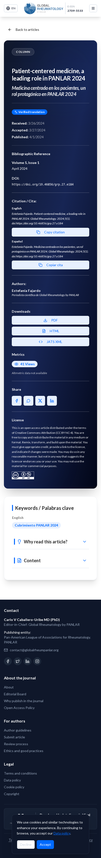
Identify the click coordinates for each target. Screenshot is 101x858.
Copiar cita (54, 265)
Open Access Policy (19, 708)
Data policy (61, 833)
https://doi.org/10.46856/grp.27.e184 (43, 184)
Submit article (14, 737)
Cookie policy (14, 787)
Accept (45, 844)
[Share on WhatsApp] (28, 401)
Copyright (11, 794)
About (9, 687)
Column (23, 52)
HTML (54, 331)
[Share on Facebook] (17, 401)
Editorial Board (15, 694)
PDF (54, 320)
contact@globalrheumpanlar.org (34, 650)
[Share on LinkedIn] (52, 401)
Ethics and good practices (23, 751)
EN (13, 8)
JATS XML (54, 342)
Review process (16, 744)
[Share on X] (40, 401)
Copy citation (54, 232)
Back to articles (27, 29)
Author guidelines (17, 730)
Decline (26, 844)
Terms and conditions (20, 773)
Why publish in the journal (23, 701)
